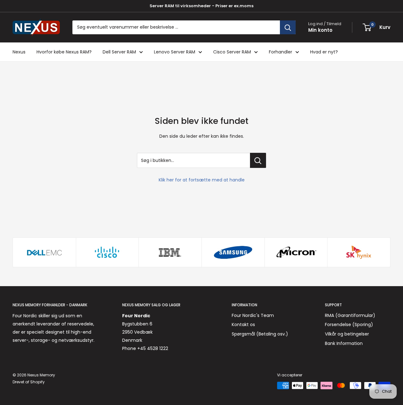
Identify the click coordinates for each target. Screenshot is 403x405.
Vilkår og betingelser (347, 334)
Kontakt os (243, 324)
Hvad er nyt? (324, 52)
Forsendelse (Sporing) (349, 324)
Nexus (19, 52)
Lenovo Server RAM (174, 52)
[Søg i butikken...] (258, 160)
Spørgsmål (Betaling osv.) (260, 334)
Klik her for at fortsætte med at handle (202, 180)
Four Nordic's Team (253, 315)
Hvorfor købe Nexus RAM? (64, 52)
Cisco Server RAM (232, 52)
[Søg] (288, 27)
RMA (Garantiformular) (350, 315)
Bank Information (344, 343)
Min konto (320, 30)
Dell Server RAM (119, 52)
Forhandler (280, 52)
